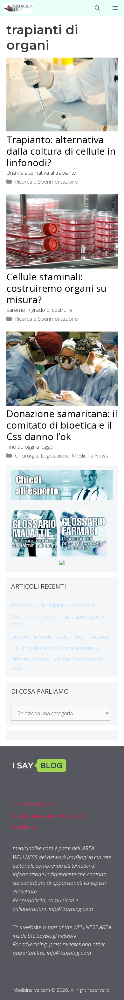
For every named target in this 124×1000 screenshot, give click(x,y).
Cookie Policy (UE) (34, 804)
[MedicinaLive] (18, 8)
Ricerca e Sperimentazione (46, 181)
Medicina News (90, 455)
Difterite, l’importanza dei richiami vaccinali (60, 636)
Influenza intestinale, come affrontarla (55, 648)
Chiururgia (26, 455)
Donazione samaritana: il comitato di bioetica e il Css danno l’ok (61, 425)
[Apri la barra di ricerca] (97, 8)
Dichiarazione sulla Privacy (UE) (49, 815)
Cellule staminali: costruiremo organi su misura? (56, 288)
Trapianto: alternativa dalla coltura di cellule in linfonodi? (61, 151)
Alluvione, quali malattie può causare (53, 605)
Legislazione (55, 455)
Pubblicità (24, 826)
